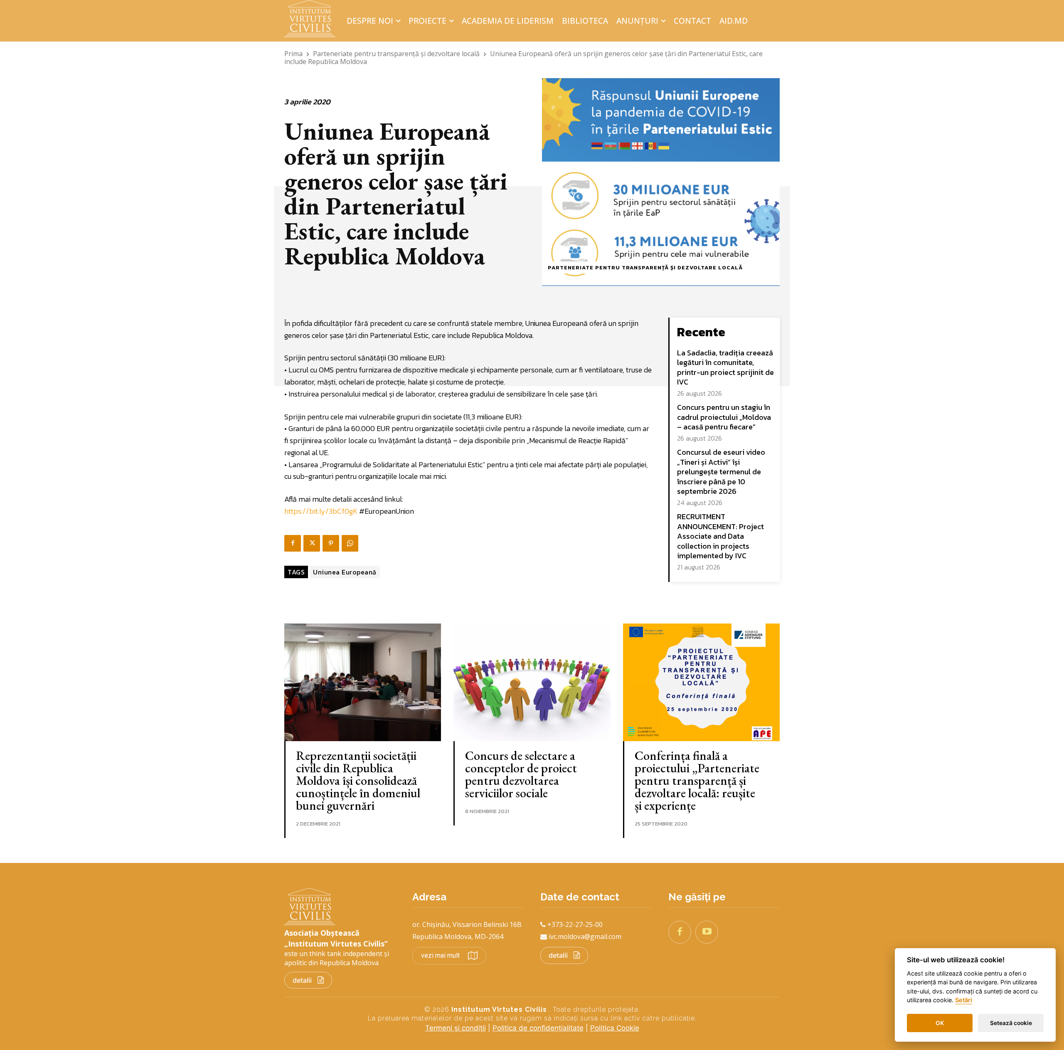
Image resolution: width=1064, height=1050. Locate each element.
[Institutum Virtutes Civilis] (312, 18)
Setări (963, 1000)
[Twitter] (311, 543)
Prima (293, 53)
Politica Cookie (614, 1028)
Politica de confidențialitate (538, 1028)
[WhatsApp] (350, 543)
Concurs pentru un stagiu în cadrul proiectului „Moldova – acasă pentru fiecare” (724, 417)
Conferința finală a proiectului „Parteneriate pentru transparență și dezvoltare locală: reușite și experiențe (697, 780)
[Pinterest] (331, 543)
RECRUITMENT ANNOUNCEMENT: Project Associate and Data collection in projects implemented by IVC (720, 536)
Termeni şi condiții (455, 1028)
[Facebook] (292, 543)
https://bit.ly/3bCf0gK (320, 511)
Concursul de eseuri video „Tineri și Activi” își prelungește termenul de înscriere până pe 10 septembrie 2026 (721, 471)
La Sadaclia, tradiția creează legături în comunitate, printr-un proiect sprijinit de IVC (725, 367)
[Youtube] (706, 932)
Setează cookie (1011, 1023)
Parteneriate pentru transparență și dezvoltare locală (396, 53)
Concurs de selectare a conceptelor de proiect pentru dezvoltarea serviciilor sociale (521, 774)
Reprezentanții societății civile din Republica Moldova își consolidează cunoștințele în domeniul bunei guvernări (358, 780)
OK (940, 1023)
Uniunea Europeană (345, 572)
